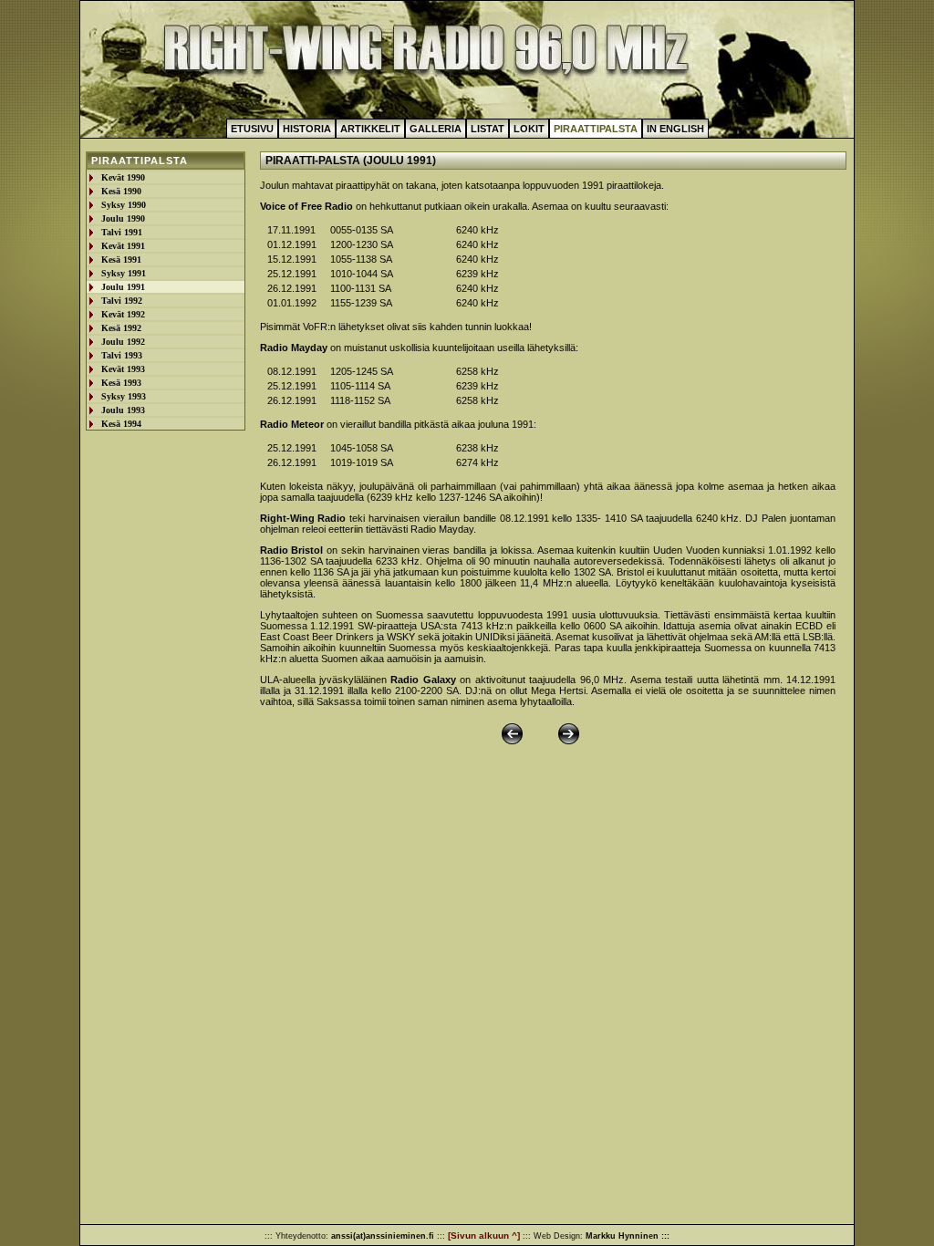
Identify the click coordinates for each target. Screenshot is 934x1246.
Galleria (436, 128)
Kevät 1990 (123, 177)
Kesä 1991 (121, 259)
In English (675, 128)
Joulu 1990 (123, 218)
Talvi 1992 (121, 301)
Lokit (529, 128)
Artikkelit (370, 128)
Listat (487, 128)
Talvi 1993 (121, 355)
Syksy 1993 (123, 396)
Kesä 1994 (121, 424)
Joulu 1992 (123, 342)
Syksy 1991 (123, 273)
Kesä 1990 (121, 191)
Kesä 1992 (121, 328)
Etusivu (252, 128)
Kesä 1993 (121, 383)
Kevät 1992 (123, 314)
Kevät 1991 (123, 246)
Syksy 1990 (123, 205)
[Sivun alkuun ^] (484, 1235)
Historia (307, 128)
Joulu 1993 (123, 410)
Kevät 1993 (123, 369)
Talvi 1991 (121, 232)
